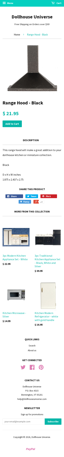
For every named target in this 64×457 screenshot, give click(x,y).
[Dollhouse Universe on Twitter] (23, 368)
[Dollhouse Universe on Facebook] (32, 368)
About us (32, 350)
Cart (58, 3)
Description (31, 140)
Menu (10, 3)
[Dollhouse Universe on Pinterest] (41, 368)
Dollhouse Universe (32, 17)
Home (17, 34)
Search (32, 345)
